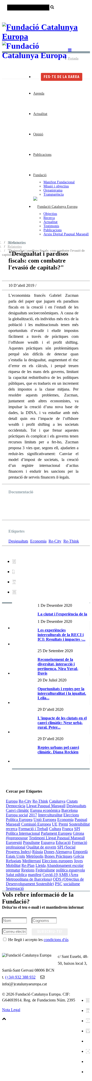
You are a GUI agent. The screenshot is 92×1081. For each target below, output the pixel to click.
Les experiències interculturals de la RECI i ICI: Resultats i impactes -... (61, 634)
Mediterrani (31, 861)
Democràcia (15, 806)
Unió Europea (44, 819)
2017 (33, 815)
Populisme (31, 842)
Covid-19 (50, 874)
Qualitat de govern (41, 847)
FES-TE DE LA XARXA (61, 77)
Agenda (38, 93)
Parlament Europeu (56, 833)
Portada (73, 58)
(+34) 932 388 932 (20, 977)
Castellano (68, 16)
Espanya (48, 842)
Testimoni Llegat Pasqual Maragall (57, 838)
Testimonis (51, 226)
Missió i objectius (56, 186)
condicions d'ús (56, 939)
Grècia (78, 856)
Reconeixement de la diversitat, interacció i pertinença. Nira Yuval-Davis (58, 666)
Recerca (49, 218)
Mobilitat (13, 865)
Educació (63, 842)
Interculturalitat (50, 815)
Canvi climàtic (17, 810)
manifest (34, 874)
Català (54, 16)
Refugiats (13, 861)
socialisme (71, 884)
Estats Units (15, 856)
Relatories (15, 246)
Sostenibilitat (79, 824)
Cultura (55, 829)
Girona (78, 833)
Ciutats (72, 801)
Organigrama (52, 190)
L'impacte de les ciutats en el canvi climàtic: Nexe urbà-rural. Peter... (62, 722)
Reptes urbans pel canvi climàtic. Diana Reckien (58, 749)
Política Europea (19, 819)
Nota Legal (11, 1010)
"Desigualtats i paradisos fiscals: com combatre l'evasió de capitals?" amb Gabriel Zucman (41, 509)
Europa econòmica (45, 810)
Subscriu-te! (49, 932)
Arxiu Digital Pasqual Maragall (66, 234)
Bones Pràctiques (58, 856)
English (84, 16)
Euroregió (14, 842)
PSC (58, 884)
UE (54, 824)
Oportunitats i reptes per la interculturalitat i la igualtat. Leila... (62, 693)
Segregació (15, 888)
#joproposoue (17, 838)
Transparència (53, 194)
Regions (27, 870)
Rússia (37, 852)
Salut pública (16, 874)
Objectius (50, 214)
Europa (12, 801)
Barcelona (69, 810)
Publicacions (42, 155)
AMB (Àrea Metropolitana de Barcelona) (42, 876)
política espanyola (70, 870)
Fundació (40, 175)
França (67, 829)
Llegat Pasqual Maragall (45, 806)
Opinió (38, 134)
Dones (49, 852)
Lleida (41, 865)
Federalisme (45, 870)
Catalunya (57, 801)
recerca (11, 829)
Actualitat (40, 114)
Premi (63, 824)
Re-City (55, 541)
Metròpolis (34, 856)
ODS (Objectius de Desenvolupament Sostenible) (45, 881)
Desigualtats (18, 541)
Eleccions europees (57, 861)
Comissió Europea (36, 824)
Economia (38, 541)
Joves (78, 861)
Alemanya (63, 852)
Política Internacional (23, 833)
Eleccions (71, 815)
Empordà (80, 852)
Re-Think (71, 541)
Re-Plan (27, 865)
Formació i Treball (33, 829)
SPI (77, 829)
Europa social (17, 815)
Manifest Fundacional (59, 182)
